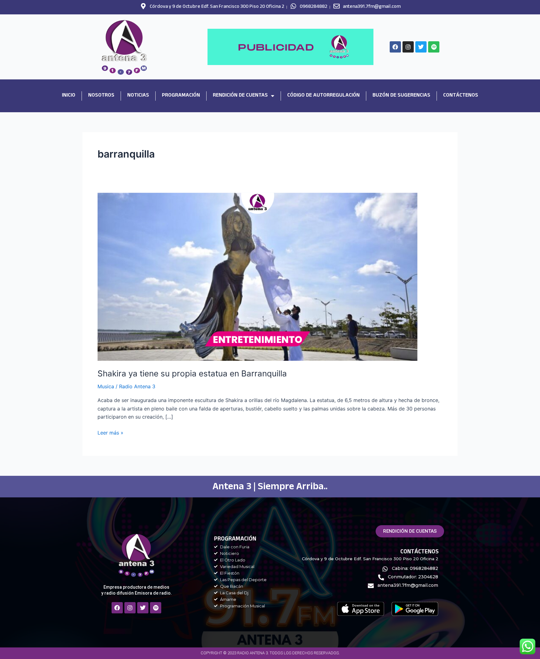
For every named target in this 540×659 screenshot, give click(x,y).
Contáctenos (460, 95)
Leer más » (110, 432)
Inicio (68, 95)
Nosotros (101, 95)
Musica (106, 386)
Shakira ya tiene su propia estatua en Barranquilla (192, 373)
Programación (181, 95)
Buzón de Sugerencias (401, 95)
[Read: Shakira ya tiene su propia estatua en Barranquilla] (258, 276)
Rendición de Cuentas (240, 95)
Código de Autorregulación (323, 95)
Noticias (138, 95)
